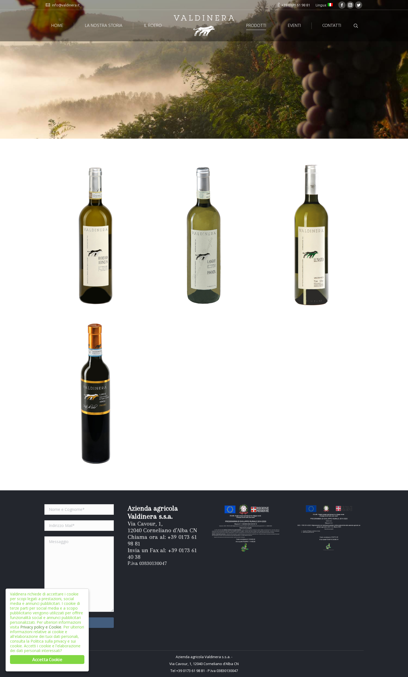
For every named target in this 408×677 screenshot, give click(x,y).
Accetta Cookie (47, 659)
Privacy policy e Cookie (40, 627)
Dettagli (103, 235)
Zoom (88, 235)
